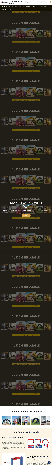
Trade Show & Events (26, 6)
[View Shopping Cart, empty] (50, 2)
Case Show (43, 6)
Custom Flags (35, 6)
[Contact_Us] (49, 462)
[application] (9, 6)
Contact (9, 9)
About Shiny (4, 9)
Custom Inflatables (5, 6)
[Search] (35, 2)
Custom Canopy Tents (15, 6)
